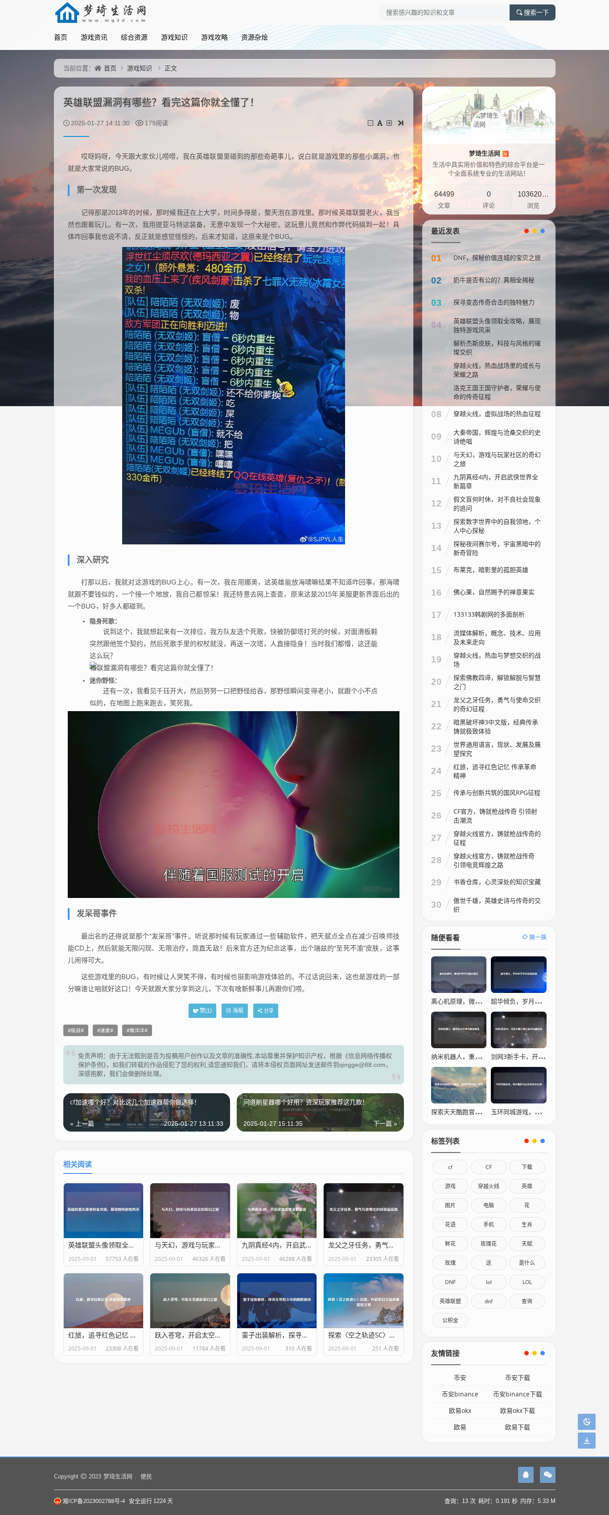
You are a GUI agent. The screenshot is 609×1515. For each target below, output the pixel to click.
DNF (450, 1282)
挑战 (76, 1030)
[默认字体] (380, 123)
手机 (488, 1224)
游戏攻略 (214, 37)
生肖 (527, 1224)
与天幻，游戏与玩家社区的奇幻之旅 (497, 459)
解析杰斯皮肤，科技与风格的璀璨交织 (497, 347)
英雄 (527, 1186)
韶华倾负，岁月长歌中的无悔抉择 (537, 1001)
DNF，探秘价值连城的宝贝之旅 (497, 257)
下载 (527, 1167)
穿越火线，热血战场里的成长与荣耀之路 (497, 370)
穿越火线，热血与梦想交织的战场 (497, 659)
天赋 (527, 1243)
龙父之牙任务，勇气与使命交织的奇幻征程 (497, 704)
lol (489, 1282)
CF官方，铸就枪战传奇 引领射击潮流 (495, 815)
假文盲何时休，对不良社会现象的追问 (497, 503)
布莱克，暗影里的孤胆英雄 (490, 569)
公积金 (450, 1320)
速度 (105, 1030)
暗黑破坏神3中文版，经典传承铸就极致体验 (495, 726)
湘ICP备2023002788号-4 (93, 1501)
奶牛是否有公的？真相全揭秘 (494, 280)
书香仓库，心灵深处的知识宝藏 (497, 881)
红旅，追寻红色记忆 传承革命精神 (494, 771)
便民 (146, 1476)
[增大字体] (390, 123)
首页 (60, 37)
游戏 (450, 1186)
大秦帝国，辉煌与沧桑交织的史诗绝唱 (497, 436)
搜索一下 (536, 12)
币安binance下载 (517, 1394)
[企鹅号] (526, 1475)
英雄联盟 (450, 1301)
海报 (238, 1010)
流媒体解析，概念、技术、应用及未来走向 (497, 637)
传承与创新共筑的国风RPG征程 (496, 792)
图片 (450, 1205)
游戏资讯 (94, 37)
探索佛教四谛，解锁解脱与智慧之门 (497, 682)
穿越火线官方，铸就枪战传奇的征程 (497, 838)
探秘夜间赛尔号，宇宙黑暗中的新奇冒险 (497, 548)
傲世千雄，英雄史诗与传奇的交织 (497, 905)
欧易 (460, 1427)
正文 (171, 68)
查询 (527, 1301)
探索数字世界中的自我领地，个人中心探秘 (497, 526)
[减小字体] (371, 123)
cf (450, 1167)
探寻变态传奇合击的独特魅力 (494, 302)
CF (489, 1167)
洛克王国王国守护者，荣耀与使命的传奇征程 (497, 392)
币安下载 (517, 1377)
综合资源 (134, 37)
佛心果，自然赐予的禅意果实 (494, 592)
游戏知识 (174, 37)
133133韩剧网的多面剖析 (489, 614)
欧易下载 (517, 1427)
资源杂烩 (254, 37)
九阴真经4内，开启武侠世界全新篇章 (495, 481)
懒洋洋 (137, 1030)
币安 (460, 1377)
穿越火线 (488, 1186)
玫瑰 (450, 1263)
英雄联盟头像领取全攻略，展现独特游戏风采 (497, 325)
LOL (527, 1282)
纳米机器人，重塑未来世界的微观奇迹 (484, 1056)
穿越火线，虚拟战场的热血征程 (497, 413)
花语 (450, 1224)
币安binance (460, 1394)
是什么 (527, 1263)
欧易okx (460, 1410)
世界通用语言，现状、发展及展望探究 (497, 749)
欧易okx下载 (517, 1410)
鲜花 (450, 1243)
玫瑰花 (489, 1243)
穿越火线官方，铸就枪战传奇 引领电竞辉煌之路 (494, 860)
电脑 (488, 1205)
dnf (489, 1301)
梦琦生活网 (488, 153)
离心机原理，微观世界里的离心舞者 (481, 1001)
